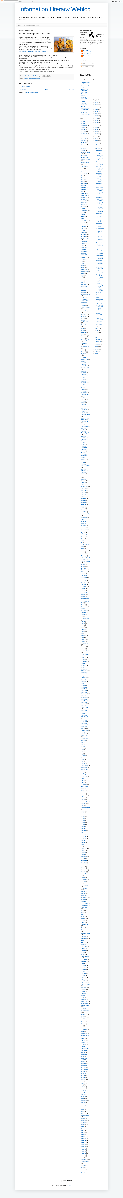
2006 (96, 349)
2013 (96, 131)
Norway (83, 918)
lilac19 (83, 826)
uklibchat (83, 1087)
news (82, 910)
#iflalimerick (84, 125)
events (83, 554)
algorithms (84, 183)
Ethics (82, 539)
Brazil (82, 228)
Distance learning (83, 480)
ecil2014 (83, 490)
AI (81, 176)
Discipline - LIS (85, 421)
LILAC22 (83, 834)
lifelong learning (85, 807)
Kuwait (83, 782)
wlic (82, 1130)
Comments (85, 66)
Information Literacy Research (84, 712)
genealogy (84, 592)
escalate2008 (84, 535)
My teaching (84, 897)
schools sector (85, 1005)
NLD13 (83, 916)
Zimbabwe (84, 1173)
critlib (82, 328)
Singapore (84, 1018)
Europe (83, 548)
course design (85, 311)
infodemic (83, 681)
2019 (96, 118)
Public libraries (85, 956)
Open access (84, 930)
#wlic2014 (84, 139)
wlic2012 (83, 1138)
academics (84, 155)
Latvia (82, 788)
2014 (96, 129)
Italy (82, 752)
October (98, 148)
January (98, 344)
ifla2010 (83, 641)
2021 (96, 113)
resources (83, 987)
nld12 (82, 914)
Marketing (83, 870)
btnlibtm (83, 230)
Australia (83, 202)
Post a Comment (26, 86)
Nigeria (83, 912)
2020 (96, 116)
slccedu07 (84, 1020)
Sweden (83, 1052)
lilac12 (83, 815)
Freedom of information (84, 576)
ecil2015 (83, 492)
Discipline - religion (84, 450)
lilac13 (83, 817)
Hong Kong (84, 612)
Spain (82, 1038)
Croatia (83, 330)
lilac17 (83, 822)
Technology (84, 1065)
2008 (96, 143)
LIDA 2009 (99, 322)
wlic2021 (83, 1152)
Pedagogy (84, 938)
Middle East (84, 879)
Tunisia (83, 1075)
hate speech (84, 610)
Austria (83, 204)
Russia (83, 991)
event (82, 552)
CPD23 (83, 318)
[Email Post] (39, 75)
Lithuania (83, 852)
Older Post (71, 89)
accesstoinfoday (85, 159)
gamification (84, 586)
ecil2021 (83, 502)
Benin (82, 218)
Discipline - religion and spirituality (84, 454)
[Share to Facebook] (48, 76)
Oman (82, 928)
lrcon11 (83, 858)
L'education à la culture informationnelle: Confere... (99, 192)
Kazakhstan (84, 767)
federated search (85, 561)
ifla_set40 (83, 635)
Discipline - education (84, 382)
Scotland (83, 1008)
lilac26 (83, 842)
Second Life (84, 1014)
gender (83, 590)
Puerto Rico (84, 961)
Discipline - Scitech (84, 461)
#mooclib (83, 131)
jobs (82, 761)
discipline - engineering (84, 385)
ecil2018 (83, 498)
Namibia (83, 901)
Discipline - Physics (84, 440)
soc (82, 1026)
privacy (83, 954)
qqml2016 (83, 965)
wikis (82, 1126)
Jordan (83, 763)
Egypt (82, 519)
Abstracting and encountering (99, 245)
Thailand (83, 1067)
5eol (82, 146)
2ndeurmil (83, 145)
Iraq (82, 744)
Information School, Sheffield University (85, 94)
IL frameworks (85, 654)
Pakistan (83, 936)
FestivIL (83, 564)
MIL (82, 883)
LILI (82, 846)
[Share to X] (46, 76)
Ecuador (83, 510)
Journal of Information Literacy (84, 105)
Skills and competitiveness (99, 315)
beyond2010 (84, 220)
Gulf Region (84, 607)
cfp (82, 261)
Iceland (83, 628)
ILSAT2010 (84, 661)
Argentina (83, 187)
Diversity (83, 482)
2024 (96, 107)
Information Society (84, 727)
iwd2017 (83, 756)
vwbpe (83, 1109)
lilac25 (83, 840)
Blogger (68, 1185)
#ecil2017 (83, 123)
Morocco (83, 895)
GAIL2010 (83, 584)
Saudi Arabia (84, 1001)
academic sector (85, 152)
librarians (83, 803)
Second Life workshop (99, 267)
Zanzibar (83, 1171)
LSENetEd (84, 860)
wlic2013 (83, 1140)
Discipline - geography (84, 392)
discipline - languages (84, 412)
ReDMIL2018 (84, 971)
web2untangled (85, 1115)
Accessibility (84, 157)
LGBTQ (83, 799)
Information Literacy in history (99, 152)
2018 (96, 120)
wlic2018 (83, 1150)
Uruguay (83, 1096)
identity (83, 631)
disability (83, 357)
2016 (96, 125)
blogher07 (84, 224)
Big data (83, 222)
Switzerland (84, 1054)
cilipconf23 (84, 269)
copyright (83, 305)
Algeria (83, 181)
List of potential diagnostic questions (99, 251)
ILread (83, 659)
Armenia (83, 189)
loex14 (83, 854)
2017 (96, 122)
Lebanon (83, 794)
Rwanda (83, 993)
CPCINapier (84, 316)
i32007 (83, 622)
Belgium (83, 216)
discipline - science (84, 458)
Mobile (83, 891)
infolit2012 (84, 683)
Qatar (82, 963)
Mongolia (83, 893)
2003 (96, 353)
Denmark (83, 352)
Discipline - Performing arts (85, 432)
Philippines (84, 942)
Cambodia (84, 241)
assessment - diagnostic (84, 200)
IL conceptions (85, 651)
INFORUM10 (84, 730)
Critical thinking (85, 325)
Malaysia (83, 868)
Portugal (83, 950)
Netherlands (84, 905)
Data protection (85, 343)
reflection (83, 973)
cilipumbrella (84, 271)
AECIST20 (84, 166)
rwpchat (83, 995)
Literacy (83, 850)
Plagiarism (84, 944)
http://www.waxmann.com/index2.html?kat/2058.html (34, 51)
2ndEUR (83, 143)
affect (82, 168)
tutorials (83, 1079)
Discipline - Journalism (84, 408)
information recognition (84, 720)
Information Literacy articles (99, 175)
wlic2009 (83, 1136)
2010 (96, 138)
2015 (96, 127)
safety (82, 997)
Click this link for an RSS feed (85, 83)
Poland (83, 948)
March (98, 339)
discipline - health (84, 398)
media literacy (36, 78)
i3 (81, 616)
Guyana (83, 608)
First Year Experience (84, 569)
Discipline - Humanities (84, 405)
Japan (82, 759)
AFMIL (83, 170)
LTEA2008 (84, 862)
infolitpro (83, 685)
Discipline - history (84, 402)
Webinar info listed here (84, 90)
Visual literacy (85, 1106)
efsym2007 (84, 517)
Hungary (83, 614)
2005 (96, 351)
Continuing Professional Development (84, 301)
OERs (82, 922)
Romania (83, 989)
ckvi (82, 279)
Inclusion (83, 665)
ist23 (82, 750)
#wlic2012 (84, 135)
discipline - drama (84, 378)
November (99, 145)
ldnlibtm (83, 792)
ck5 (82, 277)
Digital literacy (85, 354)
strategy (83, 1042)
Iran (82, 742)
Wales (82, 1111)
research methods (83, 979)
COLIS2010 (84, 285)
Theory (83, 1071)
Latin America (84, 786)
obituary (83, 920)
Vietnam (83, 1102)
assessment (84, 197)
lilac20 (83, 828)
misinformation (85, 888)
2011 (96, 136)
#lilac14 (83, 129)
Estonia (83, 537)
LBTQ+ (83, 790)
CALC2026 (84, 236)
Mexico (83, 877)
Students (83, 1044)
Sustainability (84, 1048)
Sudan (83, 1046)
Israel (82, 748)
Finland (83, 566)
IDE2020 (83, 630)
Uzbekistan (84, 1100)
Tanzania (83, 1063)
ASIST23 (83, 193)
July (97, 330)
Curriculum (84, 336)
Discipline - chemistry (84, 375)
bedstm (83, 212)
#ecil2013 (83, 121)
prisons (83, 952)
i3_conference (85, 618)
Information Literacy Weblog (55, 9)
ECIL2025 (83, 506)
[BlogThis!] (44, 76)
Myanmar (83, 899)
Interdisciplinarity (85, 735)
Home (19, 25)
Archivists (83, 185)
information (84, 690)
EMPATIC (83, 527)
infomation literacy (84, 688)
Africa (82, 172)
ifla (82, 633)
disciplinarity (84, 359)
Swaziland (84, 1050)
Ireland (83, 746)
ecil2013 (83, 488)
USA (82, 1098)
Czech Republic (85, 340)
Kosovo (83, 780)
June (97, 332)
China (82, 267)
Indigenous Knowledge (84, 670)
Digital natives (99, 187)
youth (82, 1167)
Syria (82, 1056)
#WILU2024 (84, 133)
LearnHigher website (99, 220)
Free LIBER (99, 303)
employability (84, 529)
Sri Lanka (83, 1040)
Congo (83, 297)
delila (82, 350)
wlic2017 (83, 1148)
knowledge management (84, 775)
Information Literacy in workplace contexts (99, 263)
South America (85, 1035)
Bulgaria (83, 232)
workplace (84, 1159)
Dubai (82, 484)
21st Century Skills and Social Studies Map (99, 308)
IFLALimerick (84, 643)
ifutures (83, 649)
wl (81, 1128)
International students (99, 300)
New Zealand (84, 907)
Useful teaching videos (99, 180)
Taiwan (83, 1061)
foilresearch (84, 572)
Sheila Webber (87, 53)
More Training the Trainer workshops (99, 257)
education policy (85, 514)
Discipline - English (84, 388)
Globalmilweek (85, 598)
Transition (83, 1073)
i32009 (83, 624)
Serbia (83, 1016)
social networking (84, 1028)
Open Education (85, 933)
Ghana (83, 596)
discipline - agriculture (84, 362)
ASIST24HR (84, 195)
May (97, 335)
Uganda (83, 1083)
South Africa (84, 1033)
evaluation (84, 550)
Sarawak (83, 999)
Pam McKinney (87, 51)
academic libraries (83, 149)
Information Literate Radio (99, 225)
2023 (96, 109)
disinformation (85, 476)
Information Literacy (28, 78)
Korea (82, 778)
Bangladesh (84, 210)
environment (84, 531)
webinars (83, 1120)
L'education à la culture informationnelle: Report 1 (99, 202)
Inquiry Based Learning (84, 732)
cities (82, 275)
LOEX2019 (84, 856)
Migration (83, 881)
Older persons (85, 924)
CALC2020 (84, 234)
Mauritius (83, 872)
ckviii (82, 281)
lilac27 (83, 844)
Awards (83, 206)
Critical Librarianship (84, 320)
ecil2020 (83, 500)
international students (84, 739)
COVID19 (83, 314)
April (97, 337)
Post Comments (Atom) (32, 92)
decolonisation (85, 346)
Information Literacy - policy (85, 706)
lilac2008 (83, 830)
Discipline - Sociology (84, 469)
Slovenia (83, 1024)
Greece (83, 605)
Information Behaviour (84, 693)
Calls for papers (85, 238)
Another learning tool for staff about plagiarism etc (99, 278)
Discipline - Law (85, 414)
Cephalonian (99, 197)
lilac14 (83, 819)
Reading (83, 969)
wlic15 (83, 1134)
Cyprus (83, 338)
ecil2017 (83, 496)
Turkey (83, 1077)
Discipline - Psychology (84, 447)
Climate (83, 283)
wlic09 (83, 1132)
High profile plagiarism (99, 319)
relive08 (83, 975)
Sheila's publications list (31, 25)
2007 (96, 347)
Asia (82, 191)
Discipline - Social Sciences (85, 465)
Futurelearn (84, 582)
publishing (84, 959)
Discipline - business (84, 372)
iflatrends (83, 647)
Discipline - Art (85, 368)
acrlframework (85, 162)
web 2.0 (83, 1113)
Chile (82, 265)
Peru (82, 940)
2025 (96, 104)
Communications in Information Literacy (85, 109)
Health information (99, 271)
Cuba (82, 334)
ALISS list (98, 292)
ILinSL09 (83, 657)
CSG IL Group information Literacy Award (99, 169)
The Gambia (84, 1069)
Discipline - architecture (84, 365)
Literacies (83, 848)
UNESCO (83, 1091)
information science (84, 724)
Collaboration (84, 286)
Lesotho (83, 798)
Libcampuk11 (84, 802)
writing (83, 1165)
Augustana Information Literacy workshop (99, 209)
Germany (83, 594)
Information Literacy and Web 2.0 (99, 215)
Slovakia (83, 1022)
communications (85, 294)
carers (82, 245)
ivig (82, 754)
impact (83, 663)
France (83, 574)
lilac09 (83, 811)
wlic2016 (83, 1146)
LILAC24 (83, 838)
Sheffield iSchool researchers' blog (85, 113)
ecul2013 (83, 512)
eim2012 (83, 521)
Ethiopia (83, 540)
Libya (82, 805)
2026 (96, 102)
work (82, 1158)
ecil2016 (83, 494)
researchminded (85, 984)
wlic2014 (83, 1142)
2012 (96, 134)
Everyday (83, 556)
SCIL (97, 297)
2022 (96, 111)
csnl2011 (83, 332)
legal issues (84, 796)
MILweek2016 (85, 885)
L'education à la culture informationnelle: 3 (99, 157)
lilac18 (83, 825)
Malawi (83, 866)
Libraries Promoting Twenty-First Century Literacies (99, 287)
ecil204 (83, 508)
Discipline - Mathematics (84, 425)
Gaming (83, 588)
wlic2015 (83, 1144)
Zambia (83, 1169)
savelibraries (84, 1003)
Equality (83, 533)
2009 (96, 140)
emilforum (83, 525)
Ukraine (83, 1089)
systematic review (84, 1058)
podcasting (84, 946)
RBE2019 (83, 967)
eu (82, 542)
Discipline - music (84, 428)
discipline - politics (84, 443)
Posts (83, 63)
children (83, 263)
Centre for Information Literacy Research (84, 99)
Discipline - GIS (85, 394)
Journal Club (84, 765)
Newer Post (23, 89)
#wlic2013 (84, 137)
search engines (85, 1010)
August (98, 328)
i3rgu (82, 626)
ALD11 (83, 179)
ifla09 (82, 637)
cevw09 (83, 259)
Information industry (84, 700)
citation (83, 273)
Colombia (83, 290)
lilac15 (83, 821)
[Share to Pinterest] (50, 76)
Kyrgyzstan (84, 784)
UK (82, 1085)
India (82, 667)
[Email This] (43, 76)
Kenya (83, 773)
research (83, 977)
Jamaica (83, 758)
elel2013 (83, 523)
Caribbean (84, 247)
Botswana (83, 226)
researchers (84, 982)
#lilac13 (83, 127)
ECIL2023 (83, 504)
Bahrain (83, 208)
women (83, 1156)
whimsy (83, 1124)
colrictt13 (83, 292)
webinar (83, 1118)
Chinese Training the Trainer (99, 163)
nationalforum (84, 903)
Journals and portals (99, 184)
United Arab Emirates (84, 1093)
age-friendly (84, 174)
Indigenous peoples (84, 673)
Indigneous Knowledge (84, 676)
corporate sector (85, 307)
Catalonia (83, 249)
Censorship (84, 251)
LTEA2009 (84, 864)
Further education (83, 579)
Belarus (83, 214)
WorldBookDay (85, 1161)
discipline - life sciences (85, 418)
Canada (83, 243)
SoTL (82, 1031)
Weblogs (83, 1122)
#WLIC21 (83, 141)
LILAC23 (83, 836)
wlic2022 (83, 1154)
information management (84, 716)
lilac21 (83, 832)
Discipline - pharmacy (84, 437)
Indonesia (83, 679)
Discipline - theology (84, 473)
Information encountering (84, 696)
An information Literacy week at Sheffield (100, 230)
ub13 (82, 1081)
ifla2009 (83, 639)
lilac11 (83, 813)
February (98, 341)
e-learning (84, 486)
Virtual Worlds (85, 1104)
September (99, 324)
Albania (83, 178)
